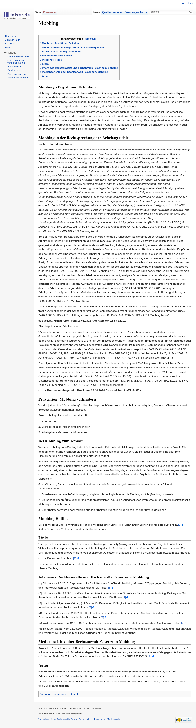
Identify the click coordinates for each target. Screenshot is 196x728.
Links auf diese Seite (18, 56)
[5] (90, 607)
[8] (149, 656)
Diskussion (49, 12)
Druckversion (14, 70)
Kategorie (45, 693)
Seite (38, 12)
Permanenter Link (16, 74)
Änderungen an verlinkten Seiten (16, 61)
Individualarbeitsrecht (66, 693)
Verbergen (90, 39)
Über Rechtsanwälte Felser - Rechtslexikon (71, 719)
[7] (182, 622)
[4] (124, 597)
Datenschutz (43, 719)
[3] (109, 587)
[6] (102, 617)
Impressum (99, 719)
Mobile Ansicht (113, 719)
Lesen (96, 12)
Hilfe (7, 47)
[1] (179, 524)
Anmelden (187, 3)
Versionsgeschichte (136, 12)
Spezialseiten (14, 66)
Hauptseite (10, 36)
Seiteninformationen (18, 77)
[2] (74, 558)
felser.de (9, 43)
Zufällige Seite (12, 40)
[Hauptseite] (17, 15)
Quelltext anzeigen (112, 12)
